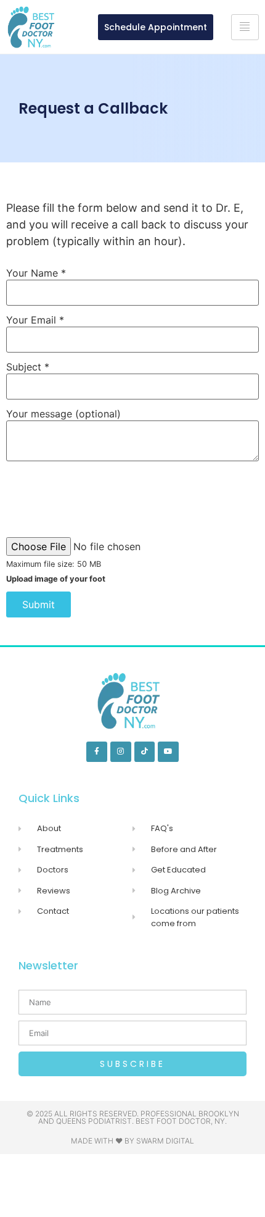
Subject (27, 367)
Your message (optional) (63, 414)
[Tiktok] (144, 752)
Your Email (35, 320)
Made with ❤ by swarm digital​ (132, 1140)
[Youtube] (168, 752)
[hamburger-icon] (245, 27)
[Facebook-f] (96, 752)
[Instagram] (120, 752)
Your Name (36, 273)
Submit (38, 604)
